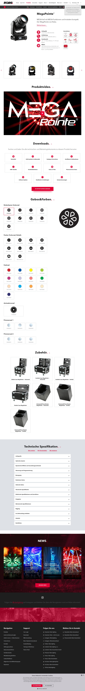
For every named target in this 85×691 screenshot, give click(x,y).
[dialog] (42, 682)
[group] (1, 70)
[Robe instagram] (42, 597)
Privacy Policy (42, 682)
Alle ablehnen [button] (48, 685)
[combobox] (81, 675)
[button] (42, 688)
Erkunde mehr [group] (42, 585)
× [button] (83, 675)
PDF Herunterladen (42, 450)
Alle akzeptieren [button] (37, 685)
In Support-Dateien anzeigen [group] (42, 188)
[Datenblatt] (63, 7)
